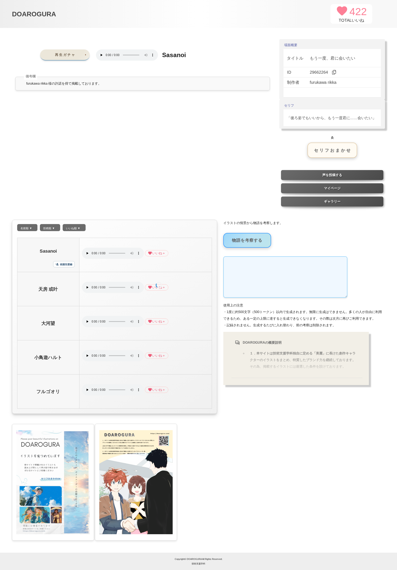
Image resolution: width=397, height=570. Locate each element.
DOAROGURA (34, 14)
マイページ (332, 188)
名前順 (26, 228)
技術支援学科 (198, 563)
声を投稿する (332, 175)
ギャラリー (332, 201)
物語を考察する (247, 240)
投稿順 (49, 228)
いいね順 (73, 228)
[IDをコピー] (334, 72)
